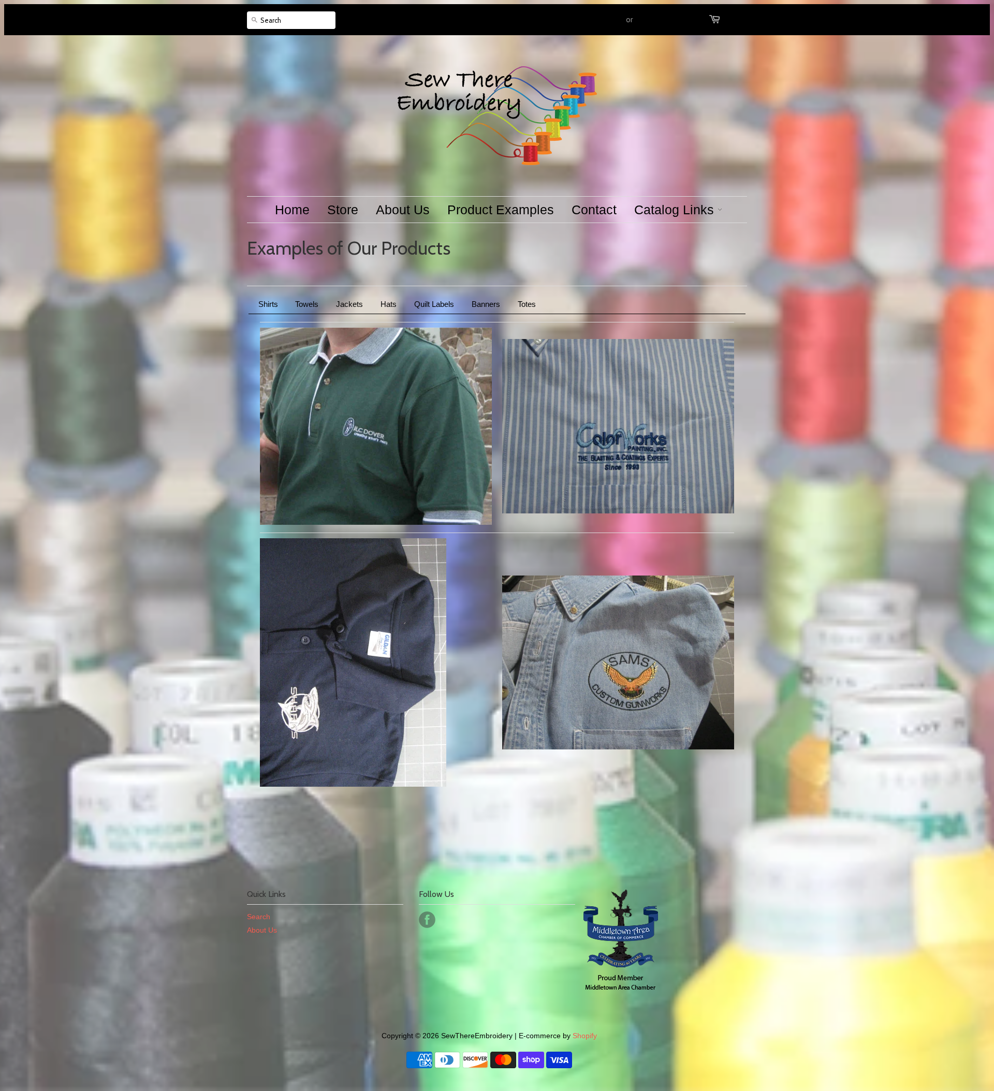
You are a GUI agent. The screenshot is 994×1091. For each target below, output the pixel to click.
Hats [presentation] (389, 304)
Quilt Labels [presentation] (434, 304)
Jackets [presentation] (349, 304)
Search (258, 916)
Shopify (585, 1035)
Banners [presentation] (486, 304)
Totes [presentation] (527, 304)
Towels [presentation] (306, 304)
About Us (262, 930)
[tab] (268, 304)
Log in (614, 19)
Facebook (427, 919)
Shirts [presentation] (268, 304)
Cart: (736, 19)
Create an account (665, 19)
